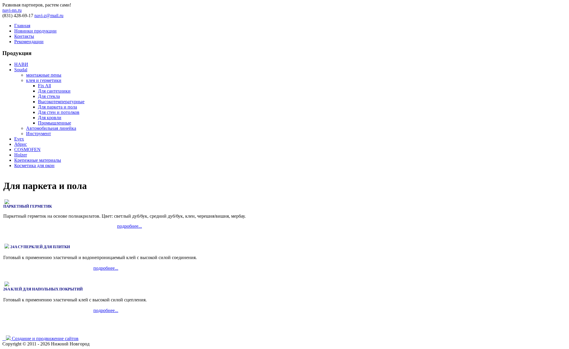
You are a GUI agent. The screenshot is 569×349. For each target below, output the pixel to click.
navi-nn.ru (12, 10)
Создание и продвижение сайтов (45, 338)
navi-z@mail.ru (48, 15)
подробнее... (129, 226)
